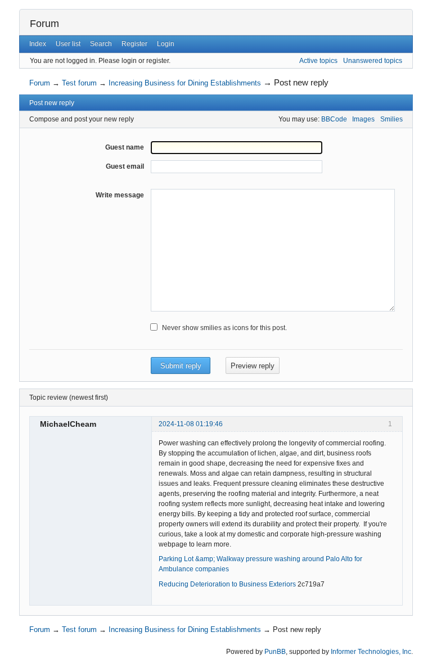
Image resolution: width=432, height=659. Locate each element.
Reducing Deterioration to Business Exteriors (227, 584)
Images (363, 119)
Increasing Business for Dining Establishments (185, 83)
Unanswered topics (372, 61)
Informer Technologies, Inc (371, 652)
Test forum (79, 83)
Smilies (391, 119)
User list (68, 44)
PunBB (275, 652)
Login (165, 44)
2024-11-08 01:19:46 (191, 424)
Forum (44, 23)
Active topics (318, 61)
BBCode (334, 119)
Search (101, 44)
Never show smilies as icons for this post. (224, 328)
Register (134, 44)
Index (37, 44)
